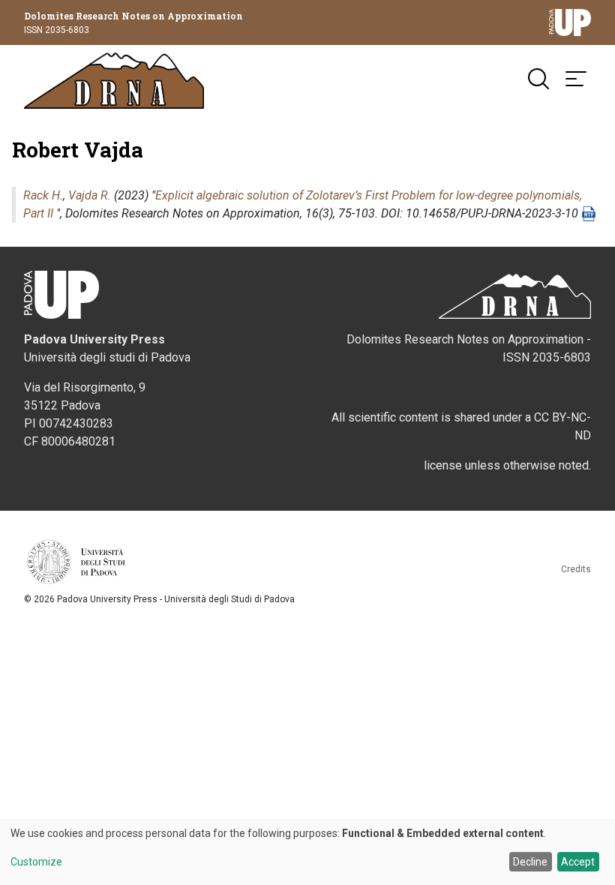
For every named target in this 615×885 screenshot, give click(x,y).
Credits (576, 569)
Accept (578, 862)
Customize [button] (36, 862)
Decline (530, 862)
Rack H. (43, 195)
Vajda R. (89, 195)
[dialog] (307, 852)
